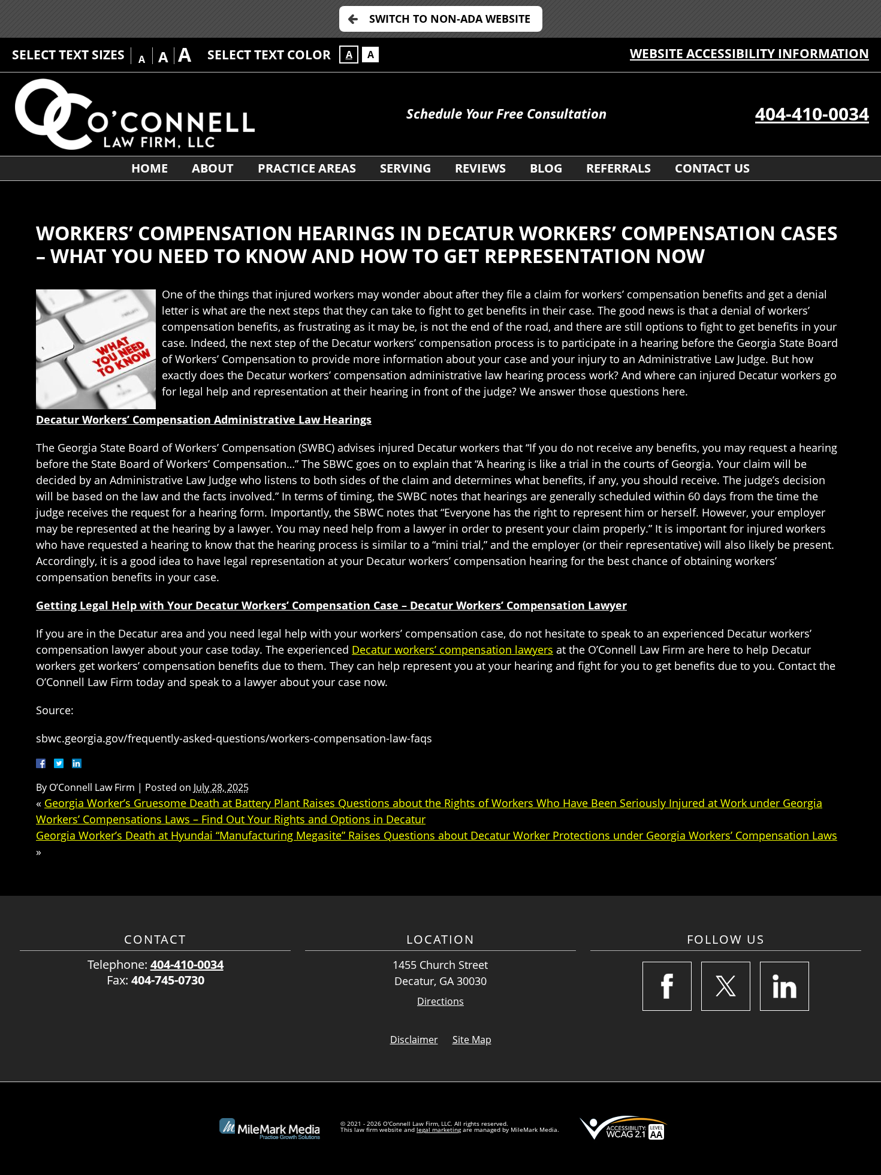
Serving (405, 168)
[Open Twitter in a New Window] (725, 986)
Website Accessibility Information (749, 53)
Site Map (471, 1039)
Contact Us (712, 168)
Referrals (618, 168)
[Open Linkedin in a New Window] (784, 986)
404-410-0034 (812, 113)
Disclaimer (414, 1039)
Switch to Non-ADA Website (449, 18)
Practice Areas (307, 168)
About (213, 168)
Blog (546, 168)
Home (149, 168)
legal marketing (439, 1129)
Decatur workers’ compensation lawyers (452, 649)
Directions (440, 1001)
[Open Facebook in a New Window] (667, 986)
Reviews (480, 168)
